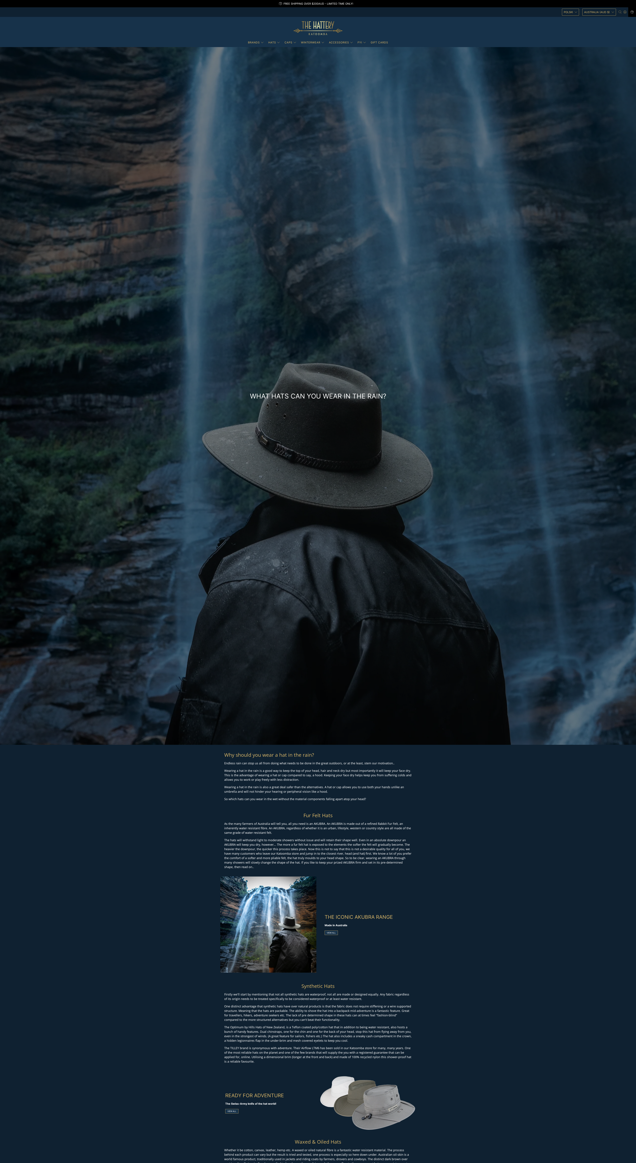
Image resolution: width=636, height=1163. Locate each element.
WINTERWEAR (310, 42)
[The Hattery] (318, 28)
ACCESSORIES (339, 42)
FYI (360, 42)
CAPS (288, 42)
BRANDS (254, 42)
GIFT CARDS (379, 42)
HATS (272, 42)
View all (331, 933)
